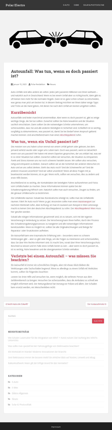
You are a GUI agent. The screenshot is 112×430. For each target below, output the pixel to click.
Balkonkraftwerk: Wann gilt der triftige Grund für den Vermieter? (38, 363)
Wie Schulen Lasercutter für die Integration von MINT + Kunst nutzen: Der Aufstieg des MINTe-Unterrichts (53, 339)
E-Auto (66, 5)
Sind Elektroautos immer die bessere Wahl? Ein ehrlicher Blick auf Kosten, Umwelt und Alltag (51, 357)
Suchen (12, 316)
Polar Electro (15, 5)
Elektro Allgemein (20, 393)
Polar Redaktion (38, 84)
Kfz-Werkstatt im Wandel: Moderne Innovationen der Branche (37, 351)
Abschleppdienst (67, 135)
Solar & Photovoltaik (93, 5)
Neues (53, 84)
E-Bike (76, 5)
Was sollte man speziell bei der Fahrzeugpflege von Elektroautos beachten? (43, 346)
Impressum (56, 427)
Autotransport (85, 201)
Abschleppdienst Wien (85, 208)
